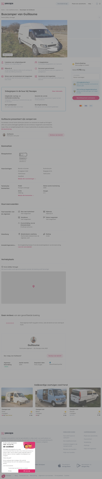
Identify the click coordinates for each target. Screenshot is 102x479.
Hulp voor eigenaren (90, 448)
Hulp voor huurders (69, 452)
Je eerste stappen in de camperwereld (70, 445)
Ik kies (10, 471)
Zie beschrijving (6, 129)
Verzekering (87, 442)
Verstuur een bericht (56, 135)
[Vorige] (3, 397)
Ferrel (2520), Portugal (8, 17)
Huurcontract (88, 439)
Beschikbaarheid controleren (86, 98)
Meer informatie (57, 91)
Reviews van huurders (69, 449)
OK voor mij (27, 471)
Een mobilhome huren (69, 441)
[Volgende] (31, 397)
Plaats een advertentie (90, 436)
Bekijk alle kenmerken (25, 195)
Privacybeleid (59, 475)
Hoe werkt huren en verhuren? (69, 437)
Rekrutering (33, 475)
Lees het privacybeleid (8, 465)
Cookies (66, 475)
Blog (16, 475)
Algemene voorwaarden (46, 475)
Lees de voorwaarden (25, 247)
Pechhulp (86, 445)
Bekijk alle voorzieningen (26, 178)
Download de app (62, 3)
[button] (3, 476)
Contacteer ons (23, 475)
